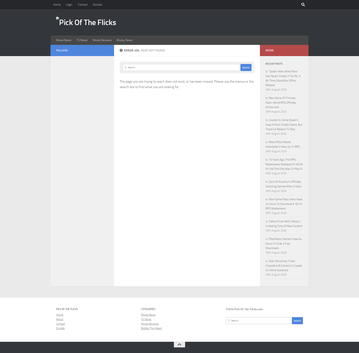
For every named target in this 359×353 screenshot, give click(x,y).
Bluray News (125, 40)
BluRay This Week (151, 328)
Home (57, 4)
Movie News (63, 40)
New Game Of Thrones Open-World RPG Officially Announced (281, 102)
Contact (83, 4)
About (59, 319)
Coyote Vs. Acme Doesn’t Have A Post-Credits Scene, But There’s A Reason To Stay (284, 124)
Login (69, 4)
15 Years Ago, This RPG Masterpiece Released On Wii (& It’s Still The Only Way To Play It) (284, 164)
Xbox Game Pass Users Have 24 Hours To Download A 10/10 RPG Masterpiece (284, 204)
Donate (97, 4)
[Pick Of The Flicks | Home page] (86, 22)
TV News (82, 40)
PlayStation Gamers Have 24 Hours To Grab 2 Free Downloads (284, 243)
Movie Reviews (102, 40)
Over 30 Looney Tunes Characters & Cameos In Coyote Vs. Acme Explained (284, 265)
